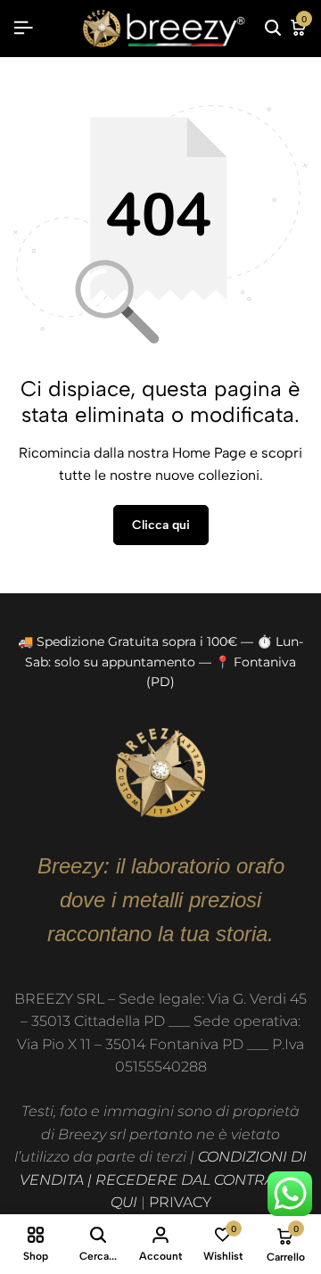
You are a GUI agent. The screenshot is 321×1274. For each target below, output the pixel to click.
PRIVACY (180, 1202)
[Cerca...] (272, 28)
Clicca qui (161, 525)
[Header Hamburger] (23, 28)
